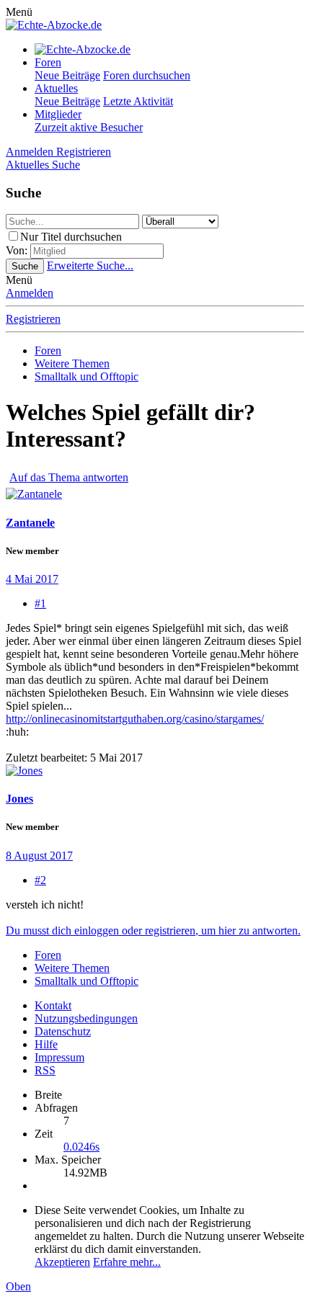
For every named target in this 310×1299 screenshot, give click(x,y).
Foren (48, 62)
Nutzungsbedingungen (86, 1018)
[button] (19, 12)
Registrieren (33, 319)
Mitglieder (58, 114)
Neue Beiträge (67, 75)
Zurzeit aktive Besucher (89, 127)
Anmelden (29, 293)
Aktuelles (56, 88)
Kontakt (53, 1005)
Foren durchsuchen (146, 75)
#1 (40, 603)
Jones (19, 799)
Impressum (59, 1057)
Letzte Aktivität (138, 101)
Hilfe (46, 1044)
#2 (40, 880)
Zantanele (30, 523)
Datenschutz (63, 1031)
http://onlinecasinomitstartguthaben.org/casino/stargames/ (135, 719)
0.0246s (81, 1146)
